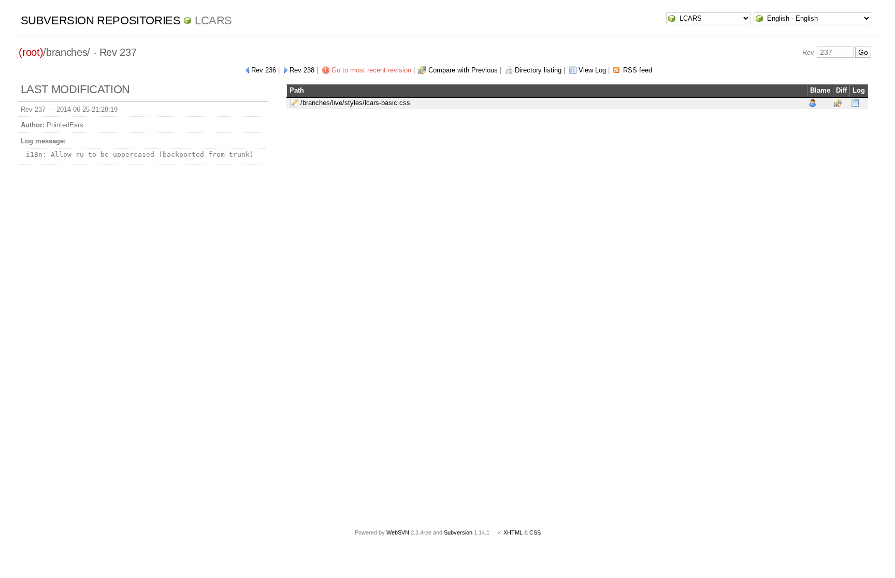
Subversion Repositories (101, 20)
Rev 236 (263, 70)
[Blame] (813, 103)
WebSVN (397, 532)
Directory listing (538, 70)
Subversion (458, 532)
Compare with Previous (463, 70)
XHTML (513, 532)
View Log (592, 70)
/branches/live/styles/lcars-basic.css (355, 103)
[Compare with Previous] (838, 103)
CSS (535, 532)
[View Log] (855, 103)
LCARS (213, 20)
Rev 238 (302, 70)
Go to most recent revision (371, 70)
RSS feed (637, 70)
